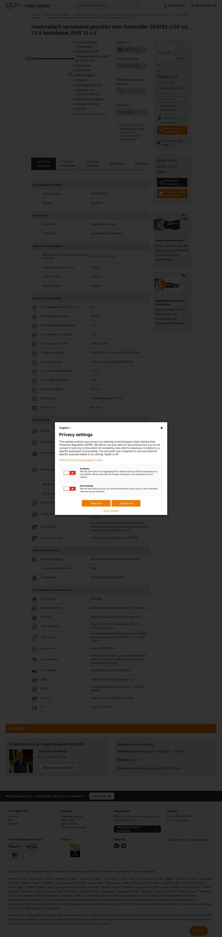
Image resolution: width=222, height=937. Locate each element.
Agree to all (126, 503)
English (63, 427)
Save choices (111, 510)
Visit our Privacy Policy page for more (80, 460)
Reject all (96, 503)
